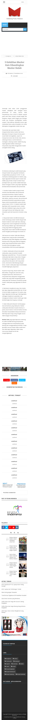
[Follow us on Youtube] (13, 527)
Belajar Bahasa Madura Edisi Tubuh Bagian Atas (13, 573)
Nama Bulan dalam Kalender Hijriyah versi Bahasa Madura (13, 556)
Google (7, 380)
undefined (14, 400)
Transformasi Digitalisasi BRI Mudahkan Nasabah (14, 595)
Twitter (22, 380)
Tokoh (21, 663)
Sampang (17, 661)
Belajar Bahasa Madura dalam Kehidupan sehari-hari (13, 540)
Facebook (14, 380)
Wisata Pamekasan (10, 671)
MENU (22, 2)
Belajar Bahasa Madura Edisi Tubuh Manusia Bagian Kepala (13, 548)
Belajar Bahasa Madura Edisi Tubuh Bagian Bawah (13, 565)
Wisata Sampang (10, 674)
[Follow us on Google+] (10, 527)
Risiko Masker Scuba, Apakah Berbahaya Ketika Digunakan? (21, 486)
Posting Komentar (9, 492)
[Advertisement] (14, 41)
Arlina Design (12, 717)
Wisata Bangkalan (10, 669)
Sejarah (8, 663)
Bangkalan (8, 658)
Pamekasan (9, 661)
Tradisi (7, 666)
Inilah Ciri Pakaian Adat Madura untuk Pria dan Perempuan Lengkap (8, 486)
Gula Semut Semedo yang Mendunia (11, 598)
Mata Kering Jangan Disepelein (9, 592)
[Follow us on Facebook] (3, 527)
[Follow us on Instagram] (17, 527)
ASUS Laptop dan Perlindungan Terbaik (11, 589)
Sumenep (15, 663)
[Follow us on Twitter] (6, 527)
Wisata (13, 666)
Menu (5, 24)
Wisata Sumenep (21, 674)
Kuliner (15, 658)
